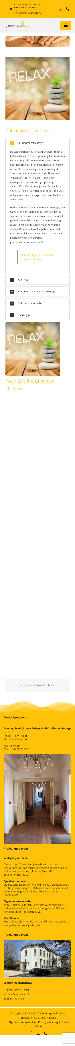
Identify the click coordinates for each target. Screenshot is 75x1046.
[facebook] (31, 1033)
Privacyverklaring (48, 1022)
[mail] (60, 9)
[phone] (68, 9)
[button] (37, 143)
